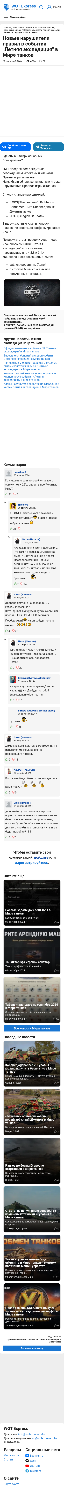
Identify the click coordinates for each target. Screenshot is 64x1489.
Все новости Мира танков (32, 1028)
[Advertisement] (32, 1388)
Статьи (8, 1459)
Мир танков (11, 1455)
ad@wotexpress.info (44, 1438)
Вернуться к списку (32, 1348)
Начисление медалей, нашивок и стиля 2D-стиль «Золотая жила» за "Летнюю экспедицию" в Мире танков (31, 366)
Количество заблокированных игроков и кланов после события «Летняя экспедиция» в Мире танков (30, 376)
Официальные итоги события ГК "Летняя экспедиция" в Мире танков (30, 350)
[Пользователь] (8, 473)
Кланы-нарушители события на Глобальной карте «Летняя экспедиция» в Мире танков (31, 385)
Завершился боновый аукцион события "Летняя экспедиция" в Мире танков (29, 357)
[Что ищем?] (41, 7)
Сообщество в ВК (17, 147)
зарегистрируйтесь (31, 863)
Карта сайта (11, 1484)
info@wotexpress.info (31, 1434)
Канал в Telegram (46, 147)
